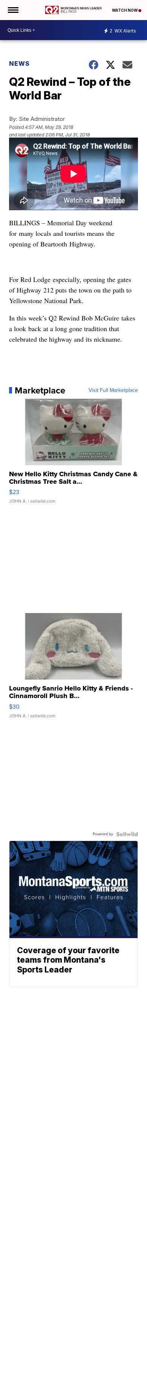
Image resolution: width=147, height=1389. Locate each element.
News (19, 63)
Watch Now (125, 10)
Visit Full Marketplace (113, 390)
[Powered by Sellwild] (127, 834)
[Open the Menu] (13, 10)
